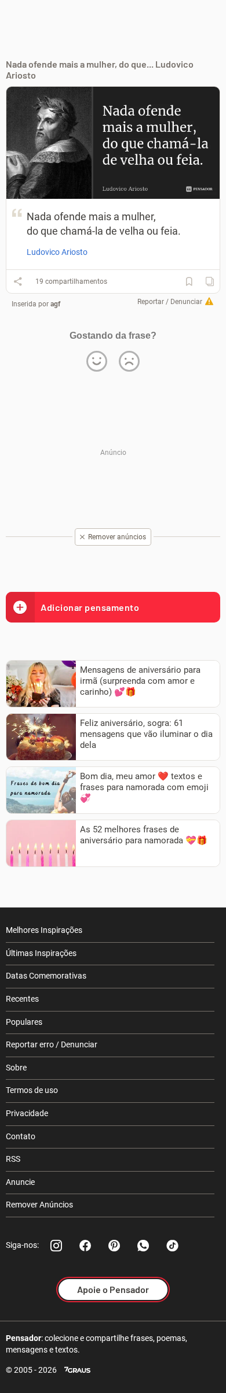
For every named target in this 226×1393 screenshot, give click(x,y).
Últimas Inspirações (41, 953)
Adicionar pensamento (90, 607)
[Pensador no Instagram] (56, 1245)
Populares (24, 1022)
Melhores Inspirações (44, 930)
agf (55, 304)
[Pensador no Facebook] (85, 1245)
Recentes (22, 998)
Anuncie (20, 1182)
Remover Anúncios (39, 1204)
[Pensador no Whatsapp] (143, 1245)
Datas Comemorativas (46, 975)
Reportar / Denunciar (169, 302)
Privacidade (27, 1113)
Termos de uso (32, 1090)
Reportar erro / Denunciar (51, 1044)
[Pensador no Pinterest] (114, 1245)
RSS (13, 1159)
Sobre (16, 1067)
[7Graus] (77, 1370)
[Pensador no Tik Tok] (172, 1245)
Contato (20, 1136)
